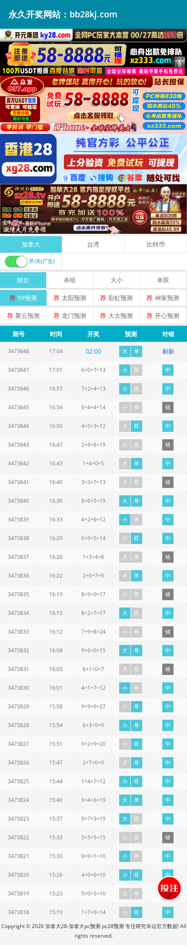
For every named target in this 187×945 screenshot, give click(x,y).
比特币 (156, 244)
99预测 (27, 298)
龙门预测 (74, 315)
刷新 (168, 351)
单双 (163, 280)
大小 (116, 280)
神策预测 (167, 298)
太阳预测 (74, 298)
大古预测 (120, 315)
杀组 (69, 280)
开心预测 (167, 315)
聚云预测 (27, 315)
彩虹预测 (120, 298)
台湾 (93, 244)
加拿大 (31, 244)
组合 (23, 280)
